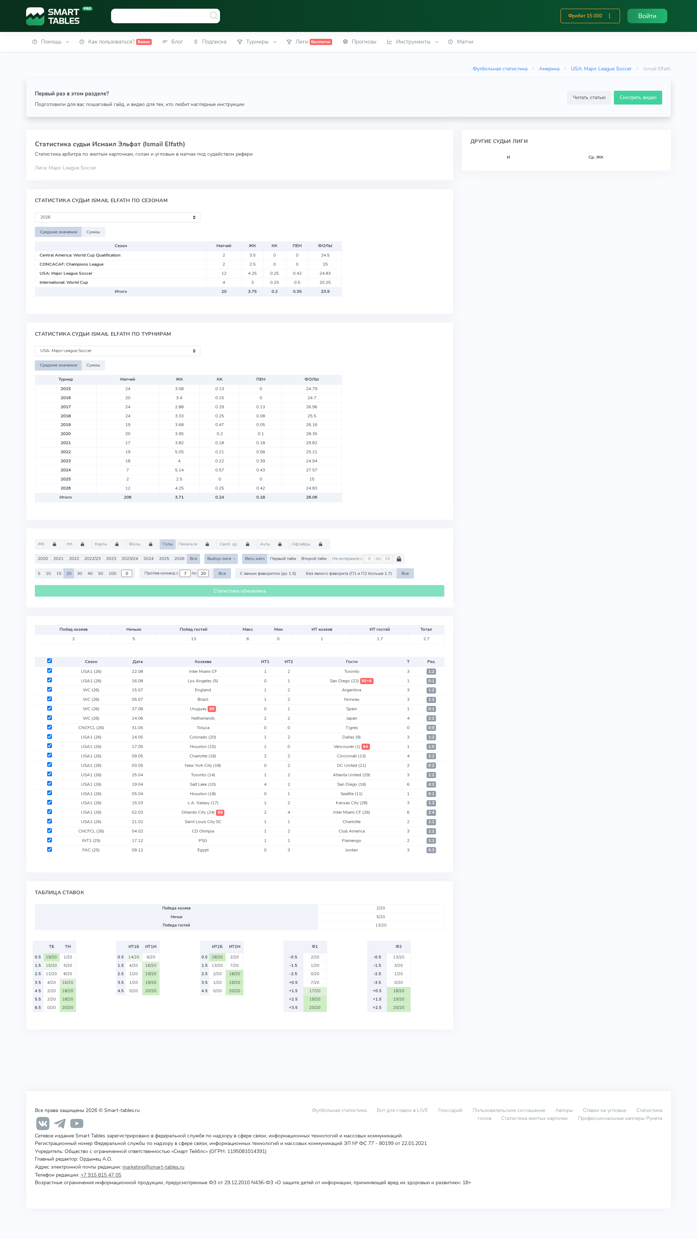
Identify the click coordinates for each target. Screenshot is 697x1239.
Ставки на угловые (604, 1110)
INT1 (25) (91, 840)
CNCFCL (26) (91, 728)
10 (48, 573)
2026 (179, 558)
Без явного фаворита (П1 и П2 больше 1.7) (349, 573)
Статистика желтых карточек (534, 1118)
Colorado (202, 737)
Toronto (351, 671)
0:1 (431, 681)
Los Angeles (203, 681)
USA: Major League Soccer (601, 68)
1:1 (431, 822)
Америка (549, 68)
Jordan (351, 850)
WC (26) (91, 690)
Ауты (265, 544)
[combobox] (165, 16)
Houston (203, 746)
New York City (203, 765)
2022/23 (92, 558)
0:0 (431, 728)
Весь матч (255, 558)
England (203, 690)
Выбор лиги (219, 558)
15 (58, 573)
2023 (111, 558)
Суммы (93, 232)
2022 (74, 558)
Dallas (351, 737)
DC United (351, 765)
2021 (58, 558)
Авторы (564, 1110)
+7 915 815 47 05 (101, 1174)
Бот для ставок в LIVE (403, 1110)
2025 (164, 558)
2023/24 (130, 558)
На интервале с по (357, 558)
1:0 (431, 746)
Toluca (203, 728)
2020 (43, 558)
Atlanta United (351, 775)
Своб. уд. (229, 544)
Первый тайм (283, 558)
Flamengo (351, 840)
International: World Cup (64, 282)
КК (70, 544)
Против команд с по (171, 573)
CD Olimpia (203, 831)
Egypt (203, 850)
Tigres (352, 728)
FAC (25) (91, 850)
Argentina (351, 690)
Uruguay (202, 709)
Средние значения (58, 232)
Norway (351, 699)
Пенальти (188, 544)
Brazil (202, 699)
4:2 (431, 784)
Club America (352, 831)
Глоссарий (450, 1110)
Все (193, 558)
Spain (351, 709)
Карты (101, 544)
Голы (168, 544)
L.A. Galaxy (203, 803)
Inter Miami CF (203, 671)
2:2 (431, 718)
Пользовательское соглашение (509, 1110)
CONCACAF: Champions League (71, 264)
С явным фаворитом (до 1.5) (268, 573)
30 (79, 573)
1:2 (431, 671)
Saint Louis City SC (203, 822)
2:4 (431, 812)
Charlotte (202, 756)
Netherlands (203, 718)
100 (112, 573)
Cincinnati (351, 756)
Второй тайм (314, 558)
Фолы (135, 544)
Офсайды (301, 544)
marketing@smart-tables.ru (153, 1166)
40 (90, 573)
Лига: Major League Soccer (65, 167)
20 (69, 573)
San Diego (351, 681)
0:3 (431, 850)
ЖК (42, 544)
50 (100, 573)
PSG (203, 840)
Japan (351, 718)
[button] (609, 16)
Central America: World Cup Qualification (80, 255)
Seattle (352, 794)
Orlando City (202, 812)
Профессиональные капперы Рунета (620, 1118)
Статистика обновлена (239, 591)
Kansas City (352, 803)
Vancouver (351, 746)
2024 (148, 558)
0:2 (431, 765)
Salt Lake (203, 784)
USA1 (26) (91, 671)
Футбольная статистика (500, 68)
